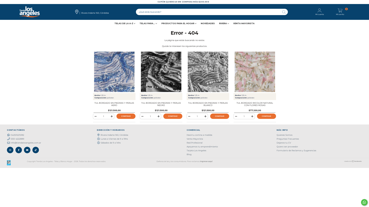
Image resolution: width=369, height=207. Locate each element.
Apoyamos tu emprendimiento (202, 146)
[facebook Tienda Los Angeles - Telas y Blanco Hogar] (18, 150)
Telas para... (148, 23)
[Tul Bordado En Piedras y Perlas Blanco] (208, 72)
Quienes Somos (284, 135)
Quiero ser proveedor (287, 146)
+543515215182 (17, 135)
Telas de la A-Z (124, 23)
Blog (189, 154)
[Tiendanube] (353, 162)
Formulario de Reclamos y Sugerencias (296, 150)
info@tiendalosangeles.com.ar (26, 143)
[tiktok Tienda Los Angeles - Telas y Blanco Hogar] (35, 150)
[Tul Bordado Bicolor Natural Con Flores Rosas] (255, 72)
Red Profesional (195, 143)
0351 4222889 (17, 139)
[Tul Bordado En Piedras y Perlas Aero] (114, 72)
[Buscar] (284, 12)
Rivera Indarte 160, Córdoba (114, 135)
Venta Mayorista (244, 23)
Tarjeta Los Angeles (196, 150)
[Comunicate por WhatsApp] (364, 202)
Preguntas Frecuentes (288, 139)
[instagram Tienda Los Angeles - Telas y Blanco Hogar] (10, 150)
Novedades (208, 23)
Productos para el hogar (178, 23)
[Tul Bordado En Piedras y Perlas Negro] (161, 72)
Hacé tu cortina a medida (199, 135)
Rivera (223, 23)
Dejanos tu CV (284, 143)
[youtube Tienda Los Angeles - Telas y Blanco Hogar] (27, 150)
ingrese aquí (206, 161)
